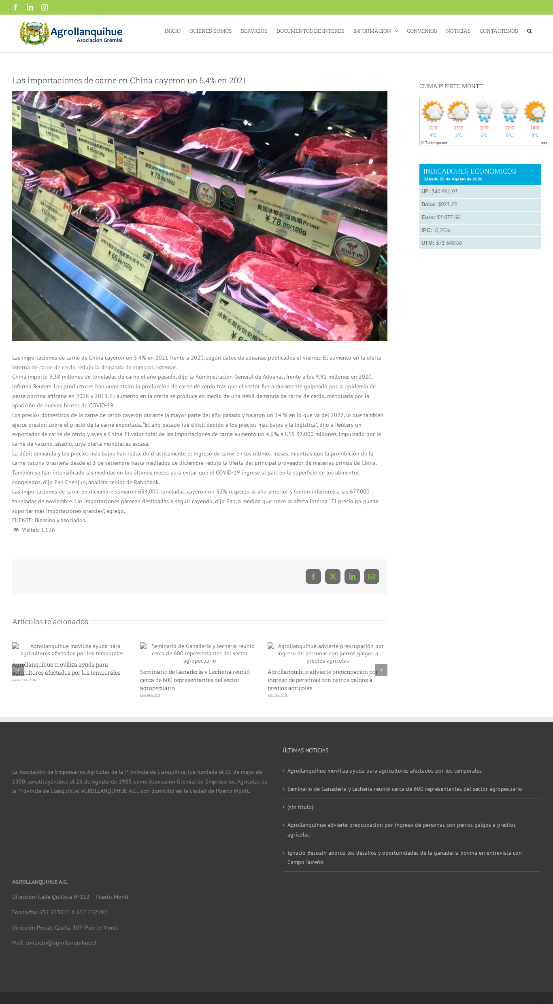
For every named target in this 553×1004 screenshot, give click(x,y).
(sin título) (300, 807)
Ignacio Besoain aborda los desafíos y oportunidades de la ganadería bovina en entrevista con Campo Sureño (404, 857)
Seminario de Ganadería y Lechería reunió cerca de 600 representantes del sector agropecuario (195, 680)
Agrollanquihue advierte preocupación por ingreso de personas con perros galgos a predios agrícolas (323, 680)
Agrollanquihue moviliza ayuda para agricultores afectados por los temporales (66, 668)
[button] (529, 30)
